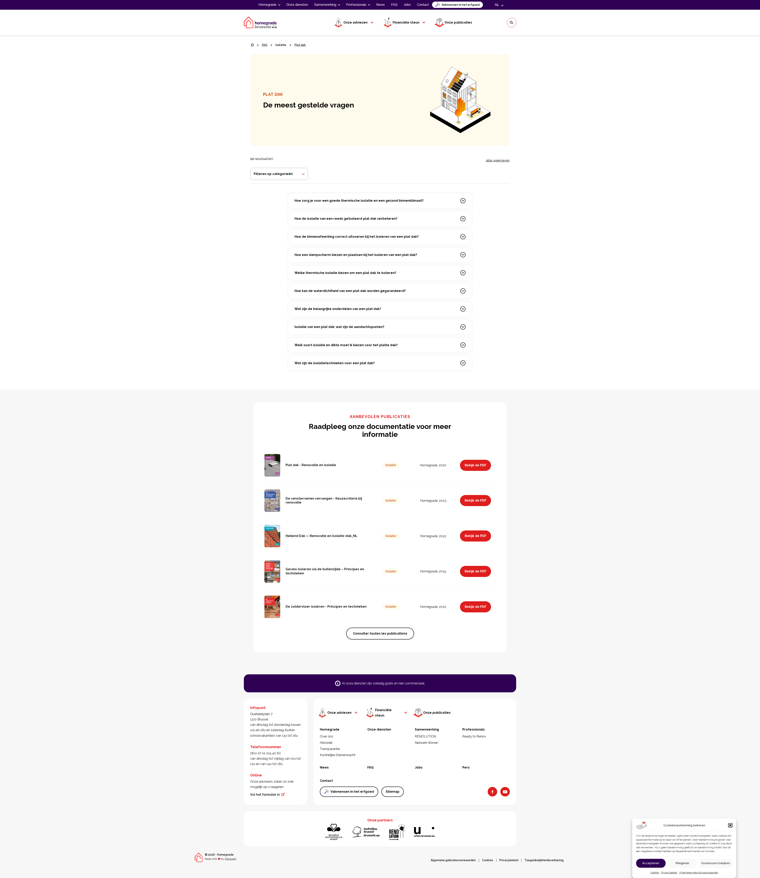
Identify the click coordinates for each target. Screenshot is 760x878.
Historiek (326, 743)
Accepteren (650, 863)
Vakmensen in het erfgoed (461, 4)
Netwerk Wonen (426, 743)
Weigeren (682, 863)
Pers (466, 767)
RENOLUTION (425, 736)
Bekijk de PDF (475, 465)
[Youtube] (505, 791)
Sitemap (392, 791)
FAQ (394, 5)
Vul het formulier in (265, 794)
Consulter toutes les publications (380, 633)
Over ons (326, 736)
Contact (423, 5)
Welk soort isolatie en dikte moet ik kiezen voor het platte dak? (346, 345)
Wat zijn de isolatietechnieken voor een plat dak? (334, 363)
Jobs (407, 5)
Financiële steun (406, 22)
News (380, 5)
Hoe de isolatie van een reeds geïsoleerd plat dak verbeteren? (345, 218)
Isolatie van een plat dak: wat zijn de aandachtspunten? (339, 327)
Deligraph (230, 859)
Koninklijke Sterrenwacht (337, 755)
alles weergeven (498, 160)
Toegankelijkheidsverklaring (544, 860)
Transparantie (330, 749)
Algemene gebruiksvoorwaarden (698, 872)
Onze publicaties (458, 22)
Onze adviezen (355, 22)
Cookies (654, 872)
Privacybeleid (669, 872)
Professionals (356, 5)
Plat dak (300, 45)
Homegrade (267, 5)
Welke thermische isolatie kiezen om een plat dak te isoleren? (345, 273)
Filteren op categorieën (273, 174)
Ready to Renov (474, 736)
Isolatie (281, 45)
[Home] (252, 45)
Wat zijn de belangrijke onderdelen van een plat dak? (337, 309)
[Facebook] (492, 791)
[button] (730, 825)
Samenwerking (325, 5)
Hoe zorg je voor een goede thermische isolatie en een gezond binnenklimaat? (359, 200)
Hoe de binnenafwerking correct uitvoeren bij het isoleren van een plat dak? (356, 237)
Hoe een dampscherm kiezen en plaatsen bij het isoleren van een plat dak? (355, 255)
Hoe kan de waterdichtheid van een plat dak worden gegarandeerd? (350, 291)
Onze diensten (297, 5)
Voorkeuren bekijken (715, 863)
